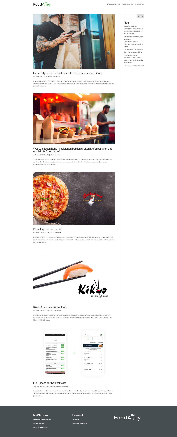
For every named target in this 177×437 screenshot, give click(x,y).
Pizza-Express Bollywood (47, 229)
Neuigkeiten (139, 4)
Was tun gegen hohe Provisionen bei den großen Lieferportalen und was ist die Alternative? (72, 150)
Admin (37, 76)
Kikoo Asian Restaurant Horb (50, 307)
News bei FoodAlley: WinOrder (134, 66)
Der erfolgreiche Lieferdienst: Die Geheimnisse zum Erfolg (67, 73)
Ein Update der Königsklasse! (50, 382)
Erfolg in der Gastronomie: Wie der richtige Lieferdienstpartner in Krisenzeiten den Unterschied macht (134, 41)
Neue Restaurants (113, 4)
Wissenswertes (127, 4)
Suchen (140, 16)
